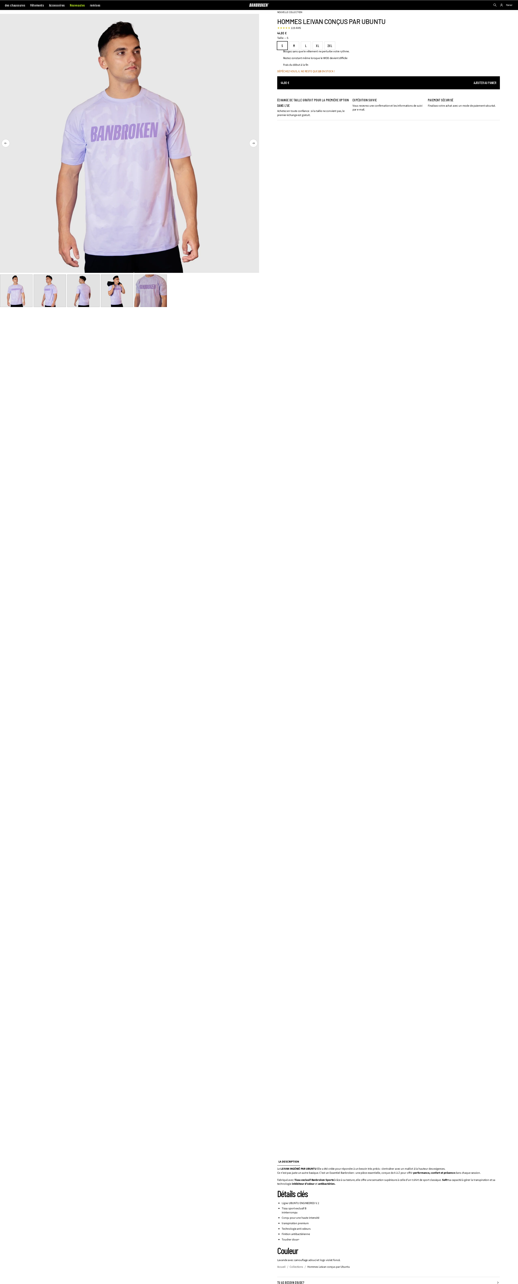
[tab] (288, 1162)
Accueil (281, 1267)
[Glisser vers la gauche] (6, 143)
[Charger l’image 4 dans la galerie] (117, 290)
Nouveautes (77, 5)
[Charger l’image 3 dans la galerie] (83, 290)
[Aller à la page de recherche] (495, 5)
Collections (296, 1267)
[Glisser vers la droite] (253, 143)
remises (95, 5)
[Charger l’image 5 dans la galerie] (150, 290)
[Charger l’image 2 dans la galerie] (50, 290)
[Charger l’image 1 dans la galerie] (16, 290)
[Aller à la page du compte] (501, 5)
